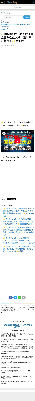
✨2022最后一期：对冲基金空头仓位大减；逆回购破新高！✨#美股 (17, 37)
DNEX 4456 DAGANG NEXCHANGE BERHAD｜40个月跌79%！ (16, 377)
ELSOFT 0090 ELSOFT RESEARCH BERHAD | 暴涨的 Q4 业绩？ (17, 340)
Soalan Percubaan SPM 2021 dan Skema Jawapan (15, 352)
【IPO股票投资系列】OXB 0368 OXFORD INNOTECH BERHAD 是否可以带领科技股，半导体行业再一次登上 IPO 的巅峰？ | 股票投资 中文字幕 (17, 346)
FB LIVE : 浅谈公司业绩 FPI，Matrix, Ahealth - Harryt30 (16, 372)
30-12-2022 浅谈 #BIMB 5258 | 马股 (27, 308)
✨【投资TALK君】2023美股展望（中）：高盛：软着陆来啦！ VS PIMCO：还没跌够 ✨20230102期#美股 (19, 240)
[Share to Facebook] (11, 297)
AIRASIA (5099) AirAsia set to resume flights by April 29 (16, 363)
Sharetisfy (12, 2)
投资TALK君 (11, 199)
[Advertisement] (17, 67)
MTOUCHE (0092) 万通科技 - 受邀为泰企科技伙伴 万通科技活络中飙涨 (17, 358)
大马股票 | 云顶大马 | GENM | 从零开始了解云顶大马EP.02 (17, 382)
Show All (3, 29)
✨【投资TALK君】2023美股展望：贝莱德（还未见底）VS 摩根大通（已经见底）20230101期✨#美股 (19, 248)
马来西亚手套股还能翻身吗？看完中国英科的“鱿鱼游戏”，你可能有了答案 (17, 335)
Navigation (18, 8)
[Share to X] (15, 297)
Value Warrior (5, 22)
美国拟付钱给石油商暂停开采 (10, 367)
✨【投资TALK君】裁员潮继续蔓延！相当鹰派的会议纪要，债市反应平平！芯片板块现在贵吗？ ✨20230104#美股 (19, 221)
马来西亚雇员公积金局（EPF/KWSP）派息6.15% (17, 326)
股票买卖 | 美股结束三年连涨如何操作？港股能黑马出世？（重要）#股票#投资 (8, 310)
